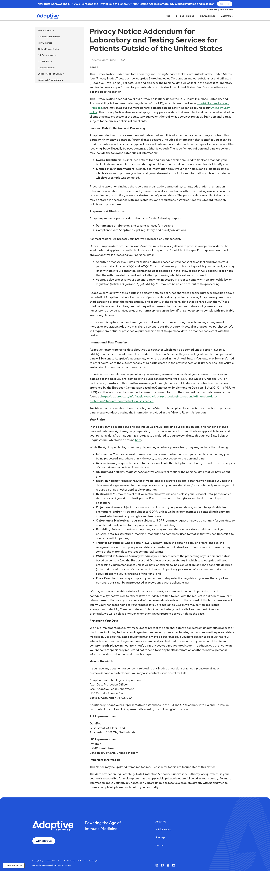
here (138, 440)
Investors (212, 10)
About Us (160, 821)
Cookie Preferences (13, 865)
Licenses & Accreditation (50, 80)
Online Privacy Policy (48, 49)
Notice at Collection (53, 861)
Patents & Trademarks (49, 36)
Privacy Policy (37, 861)
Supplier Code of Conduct (51, 73)
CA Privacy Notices (47, 55)
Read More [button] (224, 4)
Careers (159, 845)
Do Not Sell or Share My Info (88, 861)
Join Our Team (226, 10)
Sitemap (160, 837)
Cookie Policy (45, 61)
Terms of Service (46, 30)
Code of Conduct (46, 67)
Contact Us (44, 841)
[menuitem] (169, 16)
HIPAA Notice (45, 42)
